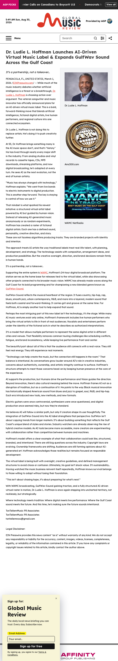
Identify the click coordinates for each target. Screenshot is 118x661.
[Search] (95, 38)
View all (111, 4)
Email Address (17, 633)
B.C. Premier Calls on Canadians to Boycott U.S (44, 4)
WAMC (44, 272)
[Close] (56, 598)
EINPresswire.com (23, 82)
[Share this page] (110, 38)
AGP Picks (9, 4)
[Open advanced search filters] (102, 38)
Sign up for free (31, 646)
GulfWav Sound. (15, 288)
